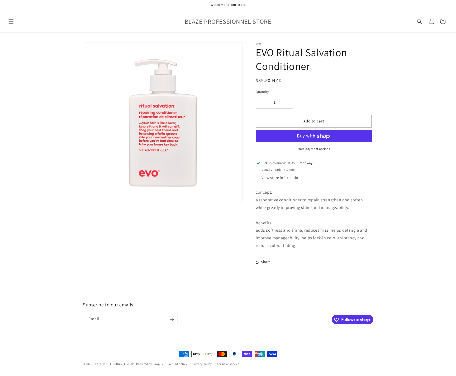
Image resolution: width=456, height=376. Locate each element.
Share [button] (266, 261)
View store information (281, 177)
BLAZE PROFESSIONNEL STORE (115, 364)
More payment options (314, 149)
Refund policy (177, 363)
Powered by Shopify (149, 364)
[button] (11, 21)
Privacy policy (202, 363)
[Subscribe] (172, 319)
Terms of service (228, 363)
